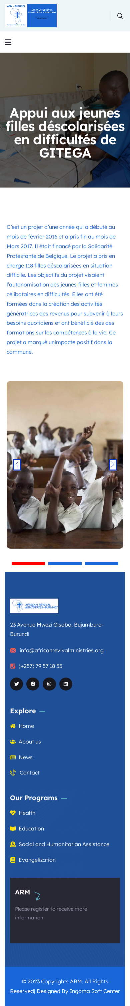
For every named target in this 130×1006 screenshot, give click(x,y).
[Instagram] (49, 684)
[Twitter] (16, 684)
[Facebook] (32, 684)
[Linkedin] (65, 684)
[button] (28, 563)
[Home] (31, 15)
